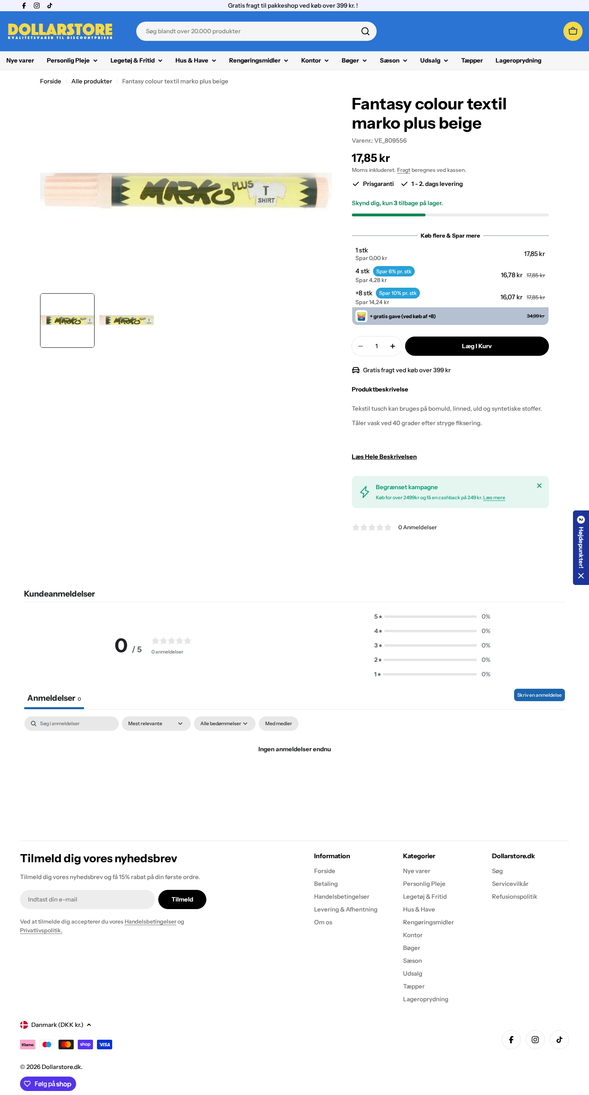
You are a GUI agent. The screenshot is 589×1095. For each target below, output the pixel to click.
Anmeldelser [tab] (54, 698)
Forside (50, 81)
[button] (450, 254)
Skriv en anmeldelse (539, 695)
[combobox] (256, 31)
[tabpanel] (294, 776)
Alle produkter (91, 81)
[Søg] (365, 31)
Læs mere (494, 497)
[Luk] (539, 485)
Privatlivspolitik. (41, 930)
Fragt (403, 170)
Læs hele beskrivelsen (384, 456)
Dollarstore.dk (61, 1067)
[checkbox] (279, 723)
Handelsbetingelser (150, 921)
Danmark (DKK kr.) (57, 1024)
